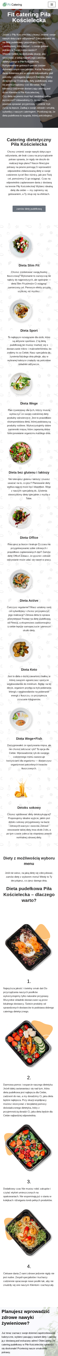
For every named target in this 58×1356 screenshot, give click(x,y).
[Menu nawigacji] (52, 4)
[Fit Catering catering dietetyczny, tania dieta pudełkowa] (12, 4)
